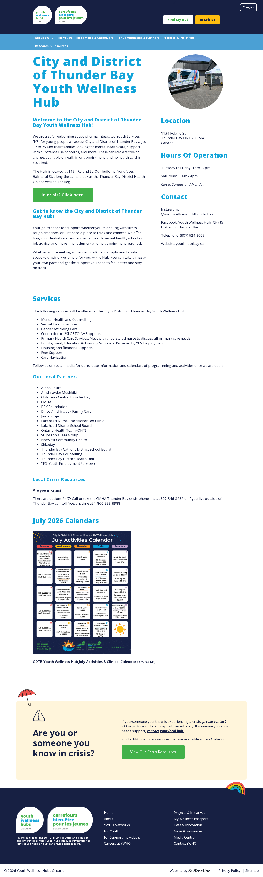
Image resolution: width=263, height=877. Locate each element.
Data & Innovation (188, 825)
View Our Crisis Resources (153, 751)
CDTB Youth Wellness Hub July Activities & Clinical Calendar (84, 661)
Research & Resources (51, 46)
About (108, 819)
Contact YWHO (185, 843)
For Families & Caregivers (94, 38)
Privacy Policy (229, 870)
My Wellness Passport (191, 819)
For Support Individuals (122, 837)
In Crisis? (207, 19)
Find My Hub (178, 19)
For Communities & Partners (138, 38)
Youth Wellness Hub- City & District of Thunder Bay (192, 224)
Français (248, 7)
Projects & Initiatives (179, 38)
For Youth (65, 38)
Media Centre (184, 837)
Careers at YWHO (117, 843)
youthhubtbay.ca (190, 243)
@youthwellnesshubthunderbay (187, 214)
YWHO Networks (117, 825)
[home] (60, 23)
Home (108, 812)
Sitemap (252, 870)
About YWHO (44, 38)
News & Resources (188, 831)
